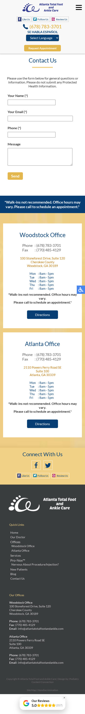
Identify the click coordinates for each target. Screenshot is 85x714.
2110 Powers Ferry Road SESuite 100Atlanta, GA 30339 (42, 371)
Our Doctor (17, 537)
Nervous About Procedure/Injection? (35, 564)
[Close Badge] (64, 698)
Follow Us (43, 19)
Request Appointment (42, 48)
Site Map (31, 690)
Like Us (26, 19)
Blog (13, 574)
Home (14, 532)
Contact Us (17, 578)
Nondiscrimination (48, 690)
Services (15, 555)
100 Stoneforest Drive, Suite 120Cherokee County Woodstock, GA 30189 (42, 262)
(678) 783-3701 (46, 26)
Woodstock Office (22, 546)
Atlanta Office (20, 550)
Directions (42, 315)
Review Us (61, 19)
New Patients (18, 569)
